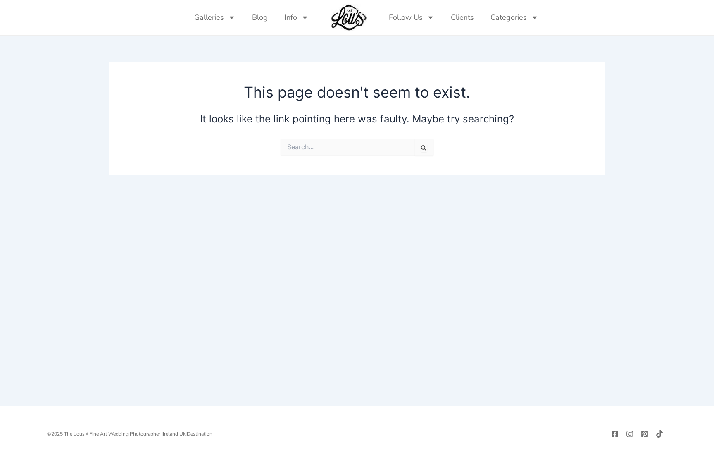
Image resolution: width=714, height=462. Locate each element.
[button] (555, 17)
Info (290, 17)
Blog (260, 17)
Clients (462, 17)
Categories (508, 17)
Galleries (209, 17)
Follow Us (406, 17)
